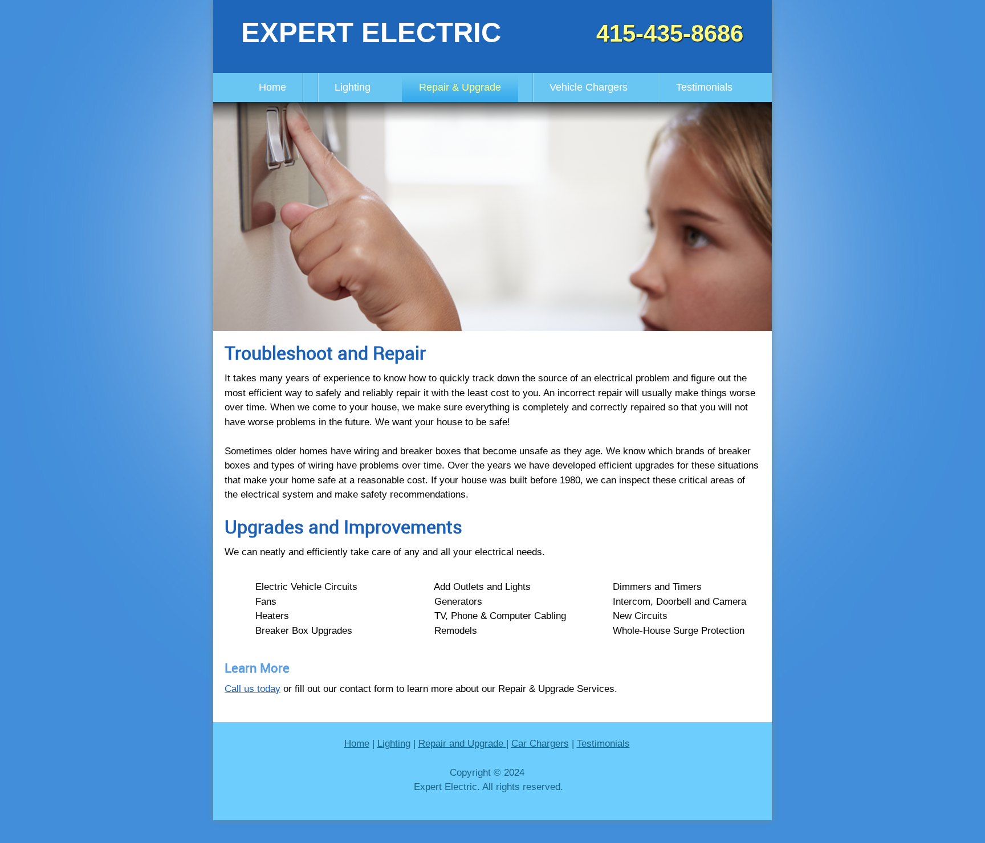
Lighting (393, 743)
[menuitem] (272, 87)
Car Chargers (540, 743)
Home (356, 743)
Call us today (252, 688)
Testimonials (603, 743)
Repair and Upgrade (462, 743)
